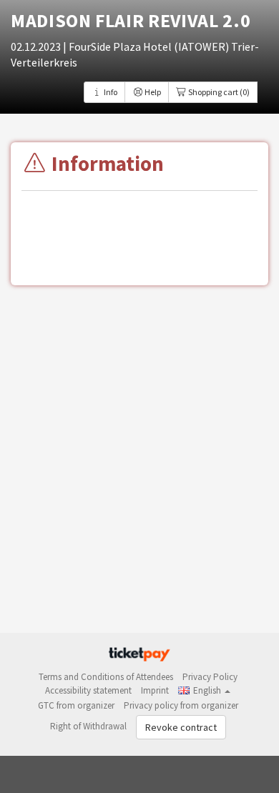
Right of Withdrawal (88, 726)
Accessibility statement (88, 690)
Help (152, 92)
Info (109, 92)
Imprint (155, 690)
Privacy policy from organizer (181, 705)
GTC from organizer (76, 705)
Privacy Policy (210, 677)
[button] (204, 690)
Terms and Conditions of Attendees (106, 677)
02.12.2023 (37, 46)
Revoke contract (181, 727)
